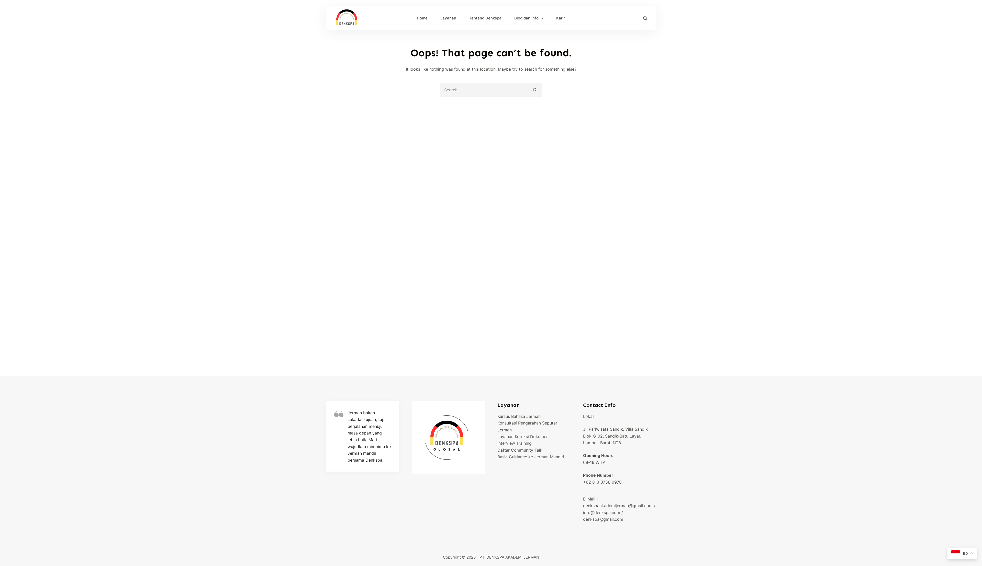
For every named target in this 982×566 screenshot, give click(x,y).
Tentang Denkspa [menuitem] (485, 18)
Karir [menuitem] (560, 18)
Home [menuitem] (422, 18)
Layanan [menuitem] (448, 18)
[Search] (645, 18)
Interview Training (514, 443)
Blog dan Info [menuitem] (526, 18)
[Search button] (535, 90)
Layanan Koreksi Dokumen (523, 436)
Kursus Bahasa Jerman (519, 416)
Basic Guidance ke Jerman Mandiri (530, 456)
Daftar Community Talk (519, 450)
